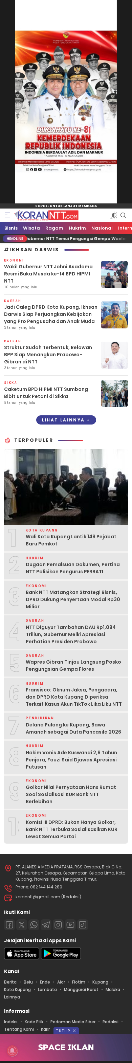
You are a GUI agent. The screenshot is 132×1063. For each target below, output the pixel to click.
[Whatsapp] (33, 924)
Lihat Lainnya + (66, 420)
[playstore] (61, 958)
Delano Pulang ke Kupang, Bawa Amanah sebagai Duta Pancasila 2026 (73, 728)
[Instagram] (58, 924)
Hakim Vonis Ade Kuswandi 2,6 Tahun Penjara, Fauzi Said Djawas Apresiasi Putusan (71, 759)
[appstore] (21, 958)
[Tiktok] (82, 924)
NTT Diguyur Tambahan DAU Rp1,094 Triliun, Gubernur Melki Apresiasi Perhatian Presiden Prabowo (71, 634)
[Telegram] (46, 924)
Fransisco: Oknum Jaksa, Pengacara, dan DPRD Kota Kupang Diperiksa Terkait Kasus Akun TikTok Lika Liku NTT (74, 696)
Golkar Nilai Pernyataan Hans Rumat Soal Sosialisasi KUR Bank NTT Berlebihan (71, 794)
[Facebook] (9, 924)
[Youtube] (70, 924)
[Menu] (7, 215)
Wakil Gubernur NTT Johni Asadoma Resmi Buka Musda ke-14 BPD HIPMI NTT (48, 273)
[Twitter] (21, 924)
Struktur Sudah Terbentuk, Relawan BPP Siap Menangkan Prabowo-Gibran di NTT (48, 354)
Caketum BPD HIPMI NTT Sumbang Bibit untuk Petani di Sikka (46, 393)
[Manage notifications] (12, 1050)
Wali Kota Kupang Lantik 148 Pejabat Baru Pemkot (71, 540)
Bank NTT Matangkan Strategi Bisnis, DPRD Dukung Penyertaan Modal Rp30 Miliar (73, 599)
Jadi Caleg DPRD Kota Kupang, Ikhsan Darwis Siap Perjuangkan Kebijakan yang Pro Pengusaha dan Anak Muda (50, 314)
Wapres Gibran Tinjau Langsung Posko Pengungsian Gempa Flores (73, 665)
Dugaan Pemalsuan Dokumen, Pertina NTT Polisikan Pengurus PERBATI (73, 568)
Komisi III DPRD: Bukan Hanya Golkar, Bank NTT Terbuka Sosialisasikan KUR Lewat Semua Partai (71, 829)
